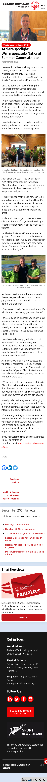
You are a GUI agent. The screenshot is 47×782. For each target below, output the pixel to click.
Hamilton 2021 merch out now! (20, 529)
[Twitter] (15, 467)
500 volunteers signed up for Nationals (25, 533)
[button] (45, 761)
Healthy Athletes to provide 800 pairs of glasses (10, 495)
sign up (23, 617)
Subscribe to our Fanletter (20, 712)
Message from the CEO (17, 524)
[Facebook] (4, 467)
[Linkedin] (9, 467)
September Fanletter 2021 (16, 45)
